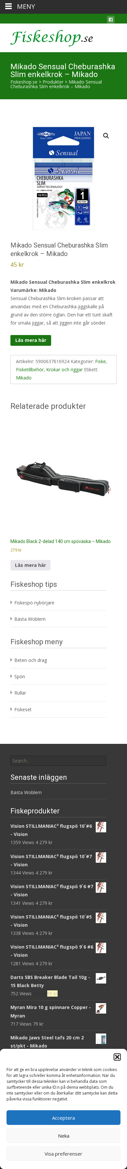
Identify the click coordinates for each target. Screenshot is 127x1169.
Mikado (24, 378)
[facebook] (111, 21)
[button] (117, 1057)
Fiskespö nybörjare (34, 603)
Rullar (20, 693)
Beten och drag (30, 660)
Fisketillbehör (30, 369)
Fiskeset (23, 709)
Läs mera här (30, 340)
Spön (19, 676)
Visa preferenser (63, 1153)
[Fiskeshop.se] (46, 37)
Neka (63, 1135)
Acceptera (63, 1117)
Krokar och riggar (64, 369)
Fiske (100, 361)
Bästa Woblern (30, 619)
